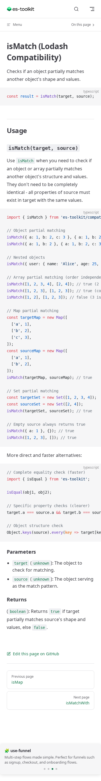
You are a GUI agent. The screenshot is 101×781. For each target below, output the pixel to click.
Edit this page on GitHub (36, 653)
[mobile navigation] (92, 9)
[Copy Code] (92, 96)
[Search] (76, 9)
